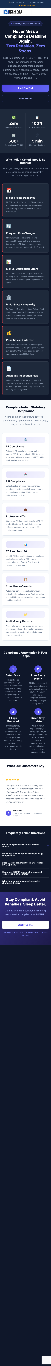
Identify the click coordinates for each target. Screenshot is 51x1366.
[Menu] (28, 12)
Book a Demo (25, 98)
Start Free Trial (25, 88)
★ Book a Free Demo (27, 6)
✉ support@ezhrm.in (37, 2)
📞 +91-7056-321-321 (17, 2)
